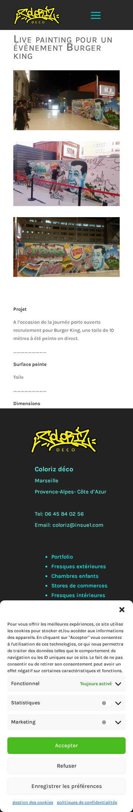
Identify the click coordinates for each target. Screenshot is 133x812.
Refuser (66, 765)
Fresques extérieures (78, 566)
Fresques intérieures (78, 595)
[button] (122, 609)
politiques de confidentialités (87, 802)
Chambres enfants (75, 576)
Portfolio (62, 556)
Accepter (66, 745)
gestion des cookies (33, 802)
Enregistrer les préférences (66, 786)
